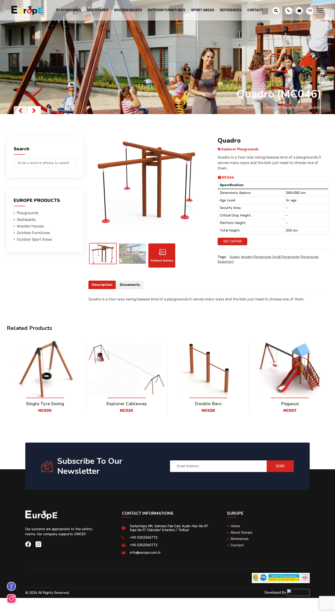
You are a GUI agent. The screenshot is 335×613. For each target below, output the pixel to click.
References (231, 10)
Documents (130, 285)
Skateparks (26, 219)
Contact (255, 10)
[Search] (73, 160)
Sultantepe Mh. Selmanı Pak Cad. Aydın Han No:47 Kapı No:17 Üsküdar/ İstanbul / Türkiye (169, 528)
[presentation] (20, 110)
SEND (280, 466)
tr (310, 11)
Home (224, 107)
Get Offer (232, 241)
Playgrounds (248, 107)
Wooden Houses (30, 226)
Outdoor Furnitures (33, 233)
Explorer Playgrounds (285, 107)
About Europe (241, 532)
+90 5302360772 (143, 537)
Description (102, 285)
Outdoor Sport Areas (34, 239)
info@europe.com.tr (145, 552)
